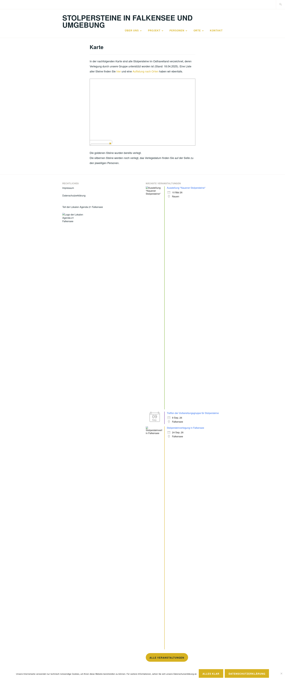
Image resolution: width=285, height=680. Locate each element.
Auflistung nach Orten (145, 71)
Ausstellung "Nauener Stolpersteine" (186, 187)
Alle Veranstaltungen (166, 657)
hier (118, 71)
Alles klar (210, 673)
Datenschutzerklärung (74, 195)
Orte (197, 30)
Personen (177, 30)
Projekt (154, 30)
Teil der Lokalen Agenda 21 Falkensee (82, 207)
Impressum (68, 188)
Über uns (132, 30)
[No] (281, 673)
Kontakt (216, 30)
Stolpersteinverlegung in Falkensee (185, 427)
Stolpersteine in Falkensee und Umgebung (127, 21)
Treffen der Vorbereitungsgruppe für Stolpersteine (193, 413)
